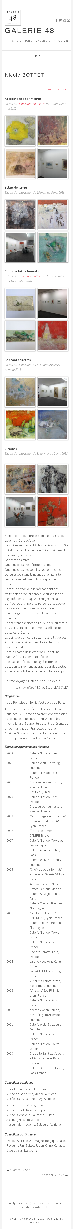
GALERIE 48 (30, 30)
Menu (38, 56)
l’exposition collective (31, 104)
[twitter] (58, 20)
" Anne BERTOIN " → (55, 1175)
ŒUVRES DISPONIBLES (56, 89)
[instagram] (62, 20)
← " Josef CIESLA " (18, 1170)
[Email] (66, 20)
